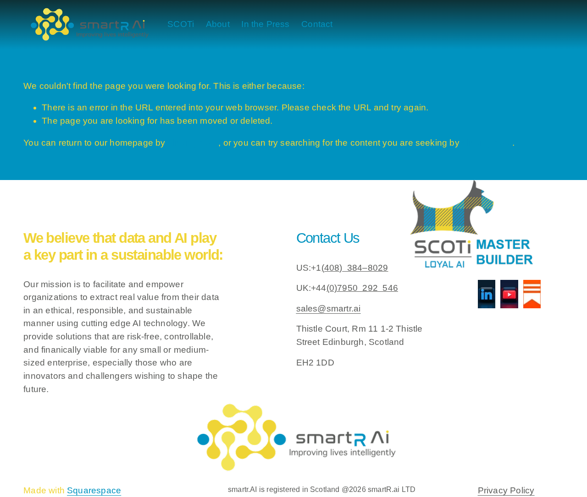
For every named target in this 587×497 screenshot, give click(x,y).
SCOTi (180, 24)
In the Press (265, 24)
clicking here (193, 142)
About (218, 24)
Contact (316, 24)
